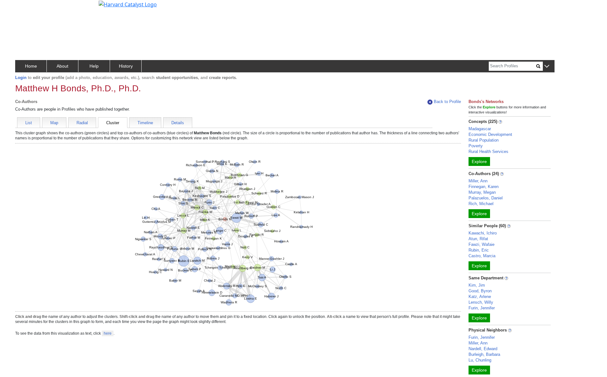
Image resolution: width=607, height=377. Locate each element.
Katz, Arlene (480, 296)
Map (54, 122)
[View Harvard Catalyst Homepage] (128, 3)
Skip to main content (26, 7)
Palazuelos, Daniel (486, 198)
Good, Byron (480, 291)
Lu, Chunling (480, 360)
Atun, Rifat (478, 238)
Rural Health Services (488, 151)
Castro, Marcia (482, 255)
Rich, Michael (481, 203)
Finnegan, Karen (484, 186)
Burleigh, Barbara (484, 354)
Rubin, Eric (479, 250)
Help (94, 66)
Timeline (145, 122)
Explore (479, 161)
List (28, 122)
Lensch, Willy (481, 302)
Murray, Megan (482, 192)
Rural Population (484, 140)
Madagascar (480, 128)
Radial (82, 122)
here (108, 333)
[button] (547, 66)
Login (21, 77)
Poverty (476, 145)
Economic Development (490, 134)
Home (31, 66)
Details (177, 122)
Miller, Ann (478, 181)
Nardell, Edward (483, 348)
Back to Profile (447, 101)
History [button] (126, 66)
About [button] (62, 66)
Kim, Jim (477, 285)
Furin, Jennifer (482, 308)
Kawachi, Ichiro (483, 233)
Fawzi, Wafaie (481, 244)
